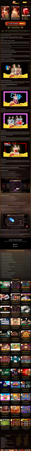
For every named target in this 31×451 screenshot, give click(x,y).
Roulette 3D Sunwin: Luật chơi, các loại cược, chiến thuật (26, 364)
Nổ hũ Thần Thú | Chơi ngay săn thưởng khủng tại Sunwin (26, 389)
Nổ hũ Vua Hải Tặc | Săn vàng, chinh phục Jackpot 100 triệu (15, 389)
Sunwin (1, 233)
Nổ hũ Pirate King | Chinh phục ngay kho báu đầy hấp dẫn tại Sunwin (5, 414)
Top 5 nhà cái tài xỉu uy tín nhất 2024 (26, 301)
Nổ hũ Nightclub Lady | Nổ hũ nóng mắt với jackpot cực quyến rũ (26, 414)
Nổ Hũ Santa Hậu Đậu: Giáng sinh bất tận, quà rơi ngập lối (26, 401)
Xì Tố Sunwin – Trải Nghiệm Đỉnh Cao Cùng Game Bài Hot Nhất (5, 289)
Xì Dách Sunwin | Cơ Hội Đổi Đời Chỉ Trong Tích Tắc (5, 301)
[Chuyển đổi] (1, 253)
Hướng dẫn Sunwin (26, 437)
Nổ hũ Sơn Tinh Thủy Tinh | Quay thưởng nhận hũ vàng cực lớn (15, 401)
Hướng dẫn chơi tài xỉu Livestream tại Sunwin (15, 351)
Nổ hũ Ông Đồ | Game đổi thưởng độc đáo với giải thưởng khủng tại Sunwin (15, 414)
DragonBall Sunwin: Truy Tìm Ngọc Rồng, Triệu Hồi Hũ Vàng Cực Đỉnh (26, 427)
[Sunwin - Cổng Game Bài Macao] (15, 2)
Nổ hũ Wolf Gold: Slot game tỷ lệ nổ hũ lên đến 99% (5, 389)
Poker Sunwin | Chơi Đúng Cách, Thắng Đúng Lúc (15, 377)
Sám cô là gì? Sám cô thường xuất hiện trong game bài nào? (15, 364)
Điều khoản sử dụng (19, 438)
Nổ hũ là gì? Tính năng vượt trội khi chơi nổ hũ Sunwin (15, 427)
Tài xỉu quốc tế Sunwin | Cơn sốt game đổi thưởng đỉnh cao (15, 338)
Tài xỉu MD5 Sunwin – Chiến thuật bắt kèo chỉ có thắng (5, 351)
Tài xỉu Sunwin (25, 439)
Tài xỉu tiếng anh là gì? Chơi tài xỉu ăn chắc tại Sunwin (5, 338)
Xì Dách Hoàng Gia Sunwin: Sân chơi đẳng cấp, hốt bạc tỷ (26, 289)
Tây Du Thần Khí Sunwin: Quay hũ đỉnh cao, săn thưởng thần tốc (15, 326)
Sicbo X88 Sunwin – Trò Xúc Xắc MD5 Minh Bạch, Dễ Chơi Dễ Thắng (26, 351)
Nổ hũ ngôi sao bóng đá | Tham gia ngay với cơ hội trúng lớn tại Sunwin (5, 427)
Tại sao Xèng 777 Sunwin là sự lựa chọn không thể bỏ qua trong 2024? (15, 301)
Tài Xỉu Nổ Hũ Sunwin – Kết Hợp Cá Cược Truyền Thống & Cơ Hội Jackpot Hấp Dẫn (26, 339)
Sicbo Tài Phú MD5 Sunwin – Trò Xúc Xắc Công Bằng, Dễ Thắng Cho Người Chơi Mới (5, 364)
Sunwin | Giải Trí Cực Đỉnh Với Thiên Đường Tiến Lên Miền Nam (15, 314)
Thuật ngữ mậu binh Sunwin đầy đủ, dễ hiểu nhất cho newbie (5, 326)
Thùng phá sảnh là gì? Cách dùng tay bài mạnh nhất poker (26, 314)
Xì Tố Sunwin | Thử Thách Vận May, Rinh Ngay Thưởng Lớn (15, 289)
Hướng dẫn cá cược (19, 439)
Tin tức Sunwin (26, 438)
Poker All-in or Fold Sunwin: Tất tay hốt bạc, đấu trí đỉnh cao (5, 377)
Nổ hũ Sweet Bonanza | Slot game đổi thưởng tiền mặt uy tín (5, 401)
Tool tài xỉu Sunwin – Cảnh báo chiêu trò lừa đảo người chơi (5, 314)
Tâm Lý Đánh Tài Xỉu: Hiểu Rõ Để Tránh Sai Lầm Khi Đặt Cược (26, 326)
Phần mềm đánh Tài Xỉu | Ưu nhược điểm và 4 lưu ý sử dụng (26, 377)
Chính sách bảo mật (19, 437)
